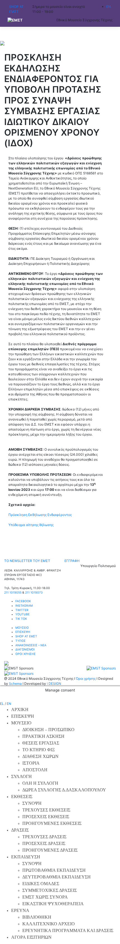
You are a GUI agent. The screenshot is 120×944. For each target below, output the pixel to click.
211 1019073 (34, 592)
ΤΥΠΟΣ (20, 641)
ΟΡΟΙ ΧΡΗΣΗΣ (25, 654)
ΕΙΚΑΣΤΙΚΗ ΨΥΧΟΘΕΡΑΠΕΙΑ (53, 903)
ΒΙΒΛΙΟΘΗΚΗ (36, 917)
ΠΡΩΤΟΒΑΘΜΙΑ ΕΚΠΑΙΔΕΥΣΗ (54, 870)
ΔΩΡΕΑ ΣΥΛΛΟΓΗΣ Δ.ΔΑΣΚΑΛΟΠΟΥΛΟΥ (64, 789)
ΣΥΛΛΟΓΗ (21, 776)
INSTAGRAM (24, 605)
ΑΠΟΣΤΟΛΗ (34, 769)
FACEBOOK (23, 601)
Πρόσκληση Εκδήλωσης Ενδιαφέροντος (40, 515)
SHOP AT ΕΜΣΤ (26, 636)
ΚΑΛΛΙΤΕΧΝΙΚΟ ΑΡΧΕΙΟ (48, 923)
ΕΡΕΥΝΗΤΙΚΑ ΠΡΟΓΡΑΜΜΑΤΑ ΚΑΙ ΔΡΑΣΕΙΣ (67, 930)
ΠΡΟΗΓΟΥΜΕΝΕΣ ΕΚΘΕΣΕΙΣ (51, 823)
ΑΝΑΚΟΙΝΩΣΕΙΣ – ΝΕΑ (30, 645)
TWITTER (21, 610)
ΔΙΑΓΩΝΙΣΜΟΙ (25, 649)
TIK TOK (21, 619)
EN (9, 704)
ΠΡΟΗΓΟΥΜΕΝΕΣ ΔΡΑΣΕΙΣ (50, 850)
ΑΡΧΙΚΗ (19, 709)
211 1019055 (12, 592)
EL (2, 704)
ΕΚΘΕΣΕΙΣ (21, 796)
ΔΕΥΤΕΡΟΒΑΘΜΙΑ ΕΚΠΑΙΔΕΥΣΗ (56, 877)
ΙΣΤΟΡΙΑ (31, 763)
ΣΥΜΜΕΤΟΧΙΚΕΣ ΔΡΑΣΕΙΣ (49, 890)
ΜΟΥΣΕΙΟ (22, 628)
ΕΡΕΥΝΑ (20, 910)
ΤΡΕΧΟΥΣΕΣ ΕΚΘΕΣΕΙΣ (46, 810)
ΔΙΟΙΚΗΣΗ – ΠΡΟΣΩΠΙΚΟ (48, 729)
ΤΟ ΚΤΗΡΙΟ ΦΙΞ (38, 749)
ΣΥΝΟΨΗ (32, 803)
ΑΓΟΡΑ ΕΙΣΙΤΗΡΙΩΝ (31, 937)
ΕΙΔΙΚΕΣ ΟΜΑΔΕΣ (40, 883)
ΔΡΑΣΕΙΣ (20, 830)
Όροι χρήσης (86, 678)
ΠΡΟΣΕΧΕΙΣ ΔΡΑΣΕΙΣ (43, 843)
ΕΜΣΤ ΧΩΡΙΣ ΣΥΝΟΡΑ (45, 897)
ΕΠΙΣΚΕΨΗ (22, 632)
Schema (15, 683)
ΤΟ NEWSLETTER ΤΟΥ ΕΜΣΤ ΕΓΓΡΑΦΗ (42, 561)
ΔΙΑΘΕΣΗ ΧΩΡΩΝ (40, 756)
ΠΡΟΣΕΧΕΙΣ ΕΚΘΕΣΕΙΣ (45, 816)
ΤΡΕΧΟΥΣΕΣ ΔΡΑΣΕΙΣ (44, 836)
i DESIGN (54, 683)
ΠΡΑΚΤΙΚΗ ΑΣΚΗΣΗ (43, 736)
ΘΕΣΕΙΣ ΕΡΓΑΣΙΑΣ (40, 743)
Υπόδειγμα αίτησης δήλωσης (31, 525)
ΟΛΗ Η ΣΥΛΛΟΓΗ (40, 783)
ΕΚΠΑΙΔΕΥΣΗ (25, 856)
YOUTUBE (22, 614)
